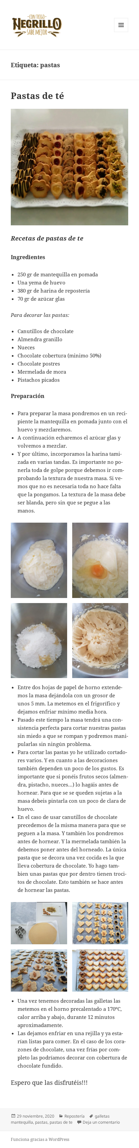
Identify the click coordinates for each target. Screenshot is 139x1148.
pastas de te (61, 1122)
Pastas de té (37, 96)
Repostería (74, 1116)
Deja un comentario (101, 1122)
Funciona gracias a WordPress (40, 1139)
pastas (41, 1122)
